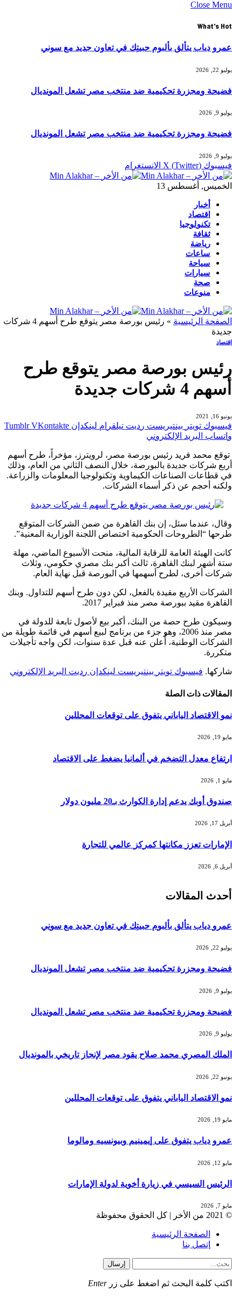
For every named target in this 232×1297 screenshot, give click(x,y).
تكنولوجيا (195, 224)
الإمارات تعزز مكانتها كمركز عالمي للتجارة (157, 844)
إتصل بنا (196, 1244)
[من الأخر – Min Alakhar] (141, 175)
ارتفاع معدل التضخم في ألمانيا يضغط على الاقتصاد (142, 758)
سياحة (199, 263)
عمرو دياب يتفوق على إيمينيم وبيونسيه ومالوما (149, 1140)
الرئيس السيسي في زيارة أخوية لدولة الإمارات (150, 1183)
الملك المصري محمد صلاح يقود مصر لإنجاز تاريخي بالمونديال (125, 1054)
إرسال (116, 1264)
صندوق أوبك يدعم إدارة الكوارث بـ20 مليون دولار (146, 801)
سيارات (197, 272)
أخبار (202, 204)
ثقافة (201, 233)
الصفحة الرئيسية (202, 321)
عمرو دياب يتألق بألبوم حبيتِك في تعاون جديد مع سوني (136, 47)
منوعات (197, 292)
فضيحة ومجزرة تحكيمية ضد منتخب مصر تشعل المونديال (131, 90)
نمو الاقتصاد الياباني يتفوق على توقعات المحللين (148, 715)
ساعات (198, 253)
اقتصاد (199, 214)
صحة (202, 282)
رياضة (200, 243)
